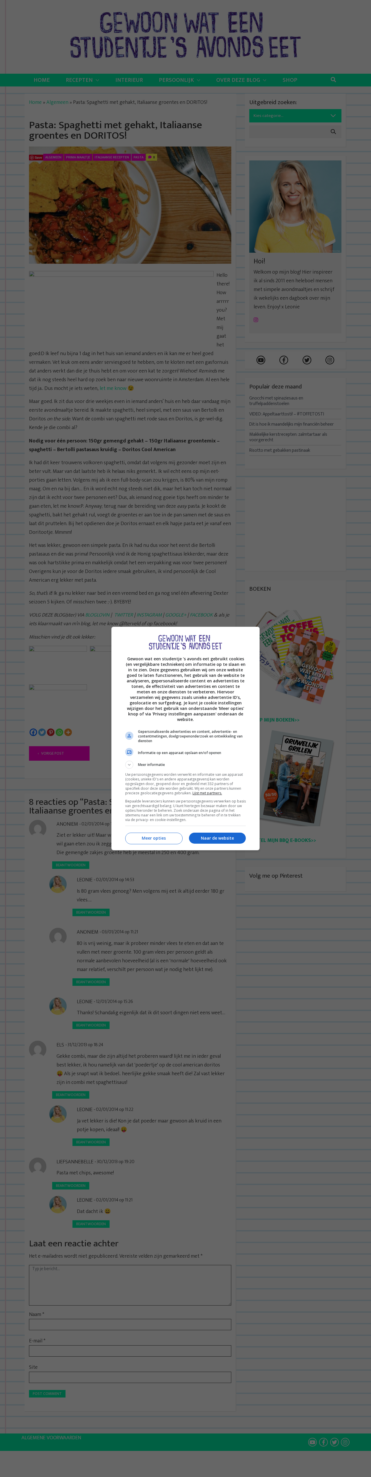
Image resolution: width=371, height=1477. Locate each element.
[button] (185, 765)
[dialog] (185, 738)
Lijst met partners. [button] (207, 793)
